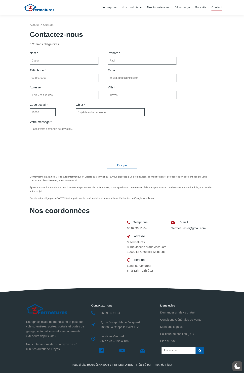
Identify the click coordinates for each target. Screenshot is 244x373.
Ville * (111, 87)
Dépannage (182, 7)
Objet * (80, 104)
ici (76, 180)
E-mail (112, 70)
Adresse (35, 87)
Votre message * (41, 122)
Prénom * (114, 53)
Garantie (200, 7)
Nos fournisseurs (158, 7)
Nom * (34, 53)
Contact (216, 7)
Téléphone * (38, 70)
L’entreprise (109, 7)
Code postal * (39, 104)
